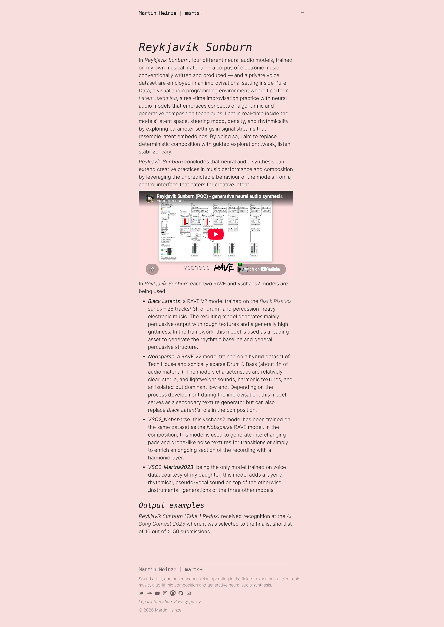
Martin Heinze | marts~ (170, 569)
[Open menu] (302, 13)
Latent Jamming (158, 98)
